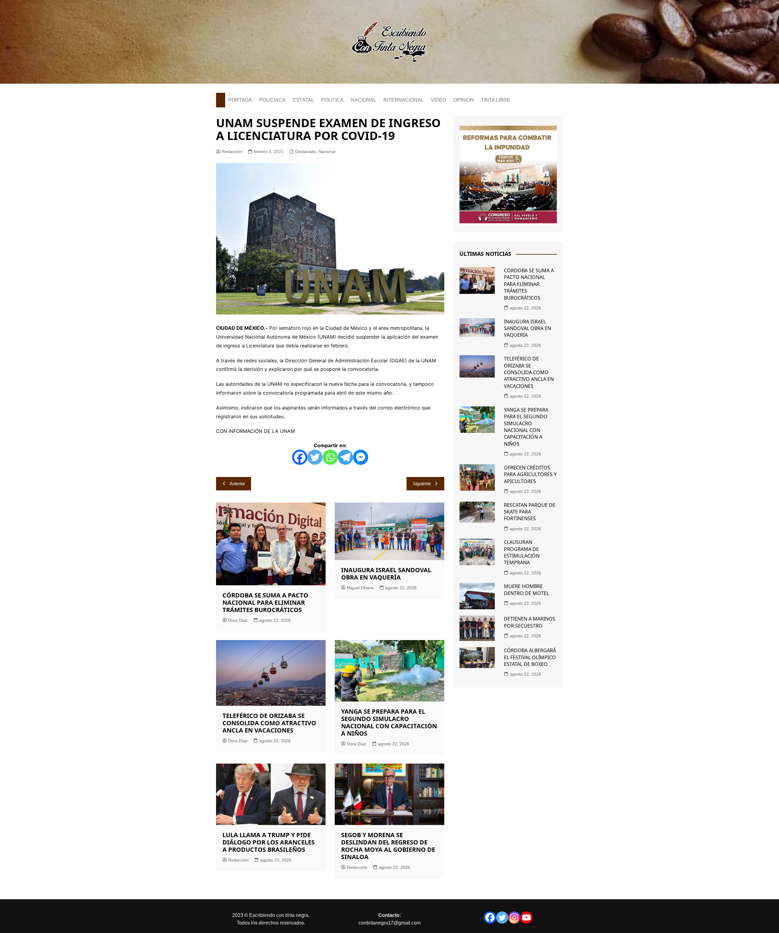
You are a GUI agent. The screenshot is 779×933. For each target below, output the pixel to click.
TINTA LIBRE (495, 100)
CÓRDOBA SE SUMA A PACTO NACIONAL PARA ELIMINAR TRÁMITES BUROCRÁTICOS (265, 602)
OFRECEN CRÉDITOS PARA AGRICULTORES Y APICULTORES (530, 474)
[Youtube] (526, 917)
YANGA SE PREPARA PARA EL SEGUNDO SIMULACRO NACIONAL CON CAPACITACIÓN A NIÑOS (389, 722)
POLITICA (332, 100)
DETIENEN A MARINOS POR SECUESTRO (529, 622)
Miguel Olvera (360, 587)
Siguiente (422, 483)
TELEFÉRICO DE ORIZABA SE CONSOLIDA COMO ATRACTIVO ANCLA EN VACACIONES (269, 723)
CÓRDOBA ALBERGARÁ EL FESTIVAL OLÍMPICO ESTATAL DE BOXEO (530, 657)
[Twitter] (315, 457)
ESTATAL (303, 100)
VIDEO (438, 100)
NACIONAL (363, 100)
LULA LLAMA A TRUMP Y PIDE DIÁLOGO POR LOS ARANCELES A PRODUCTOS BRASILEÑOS (268, 842)
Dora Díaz (238, 620)
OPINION (463, 100)
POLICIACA (272, 100)
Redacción (232, 151)
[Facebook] (299, 457)
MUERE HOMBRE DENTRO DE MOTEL (526, 589)
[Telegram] (345, 457)
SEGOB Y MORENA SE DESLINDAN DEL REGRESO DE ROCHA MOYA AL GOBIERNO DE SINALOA (388, 846)
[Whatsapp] (330, 457)
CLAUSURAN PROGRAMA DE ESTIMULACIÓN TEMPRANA (522, 552)
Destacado (305, 151)
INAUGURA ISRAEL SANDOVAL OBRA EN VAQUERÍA (386, 573)
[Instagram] (514, 917)
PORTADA (240, 100)
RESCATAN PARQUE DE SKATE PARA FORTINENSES (529, 512)
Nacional (327, 151)
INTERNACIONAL (403, 100)
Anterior (237, 483)
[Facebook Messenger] (360, 457)
